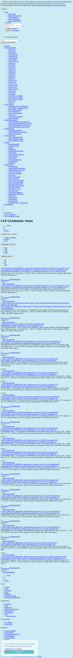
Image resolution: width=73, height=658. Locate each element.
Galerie (7, 239)
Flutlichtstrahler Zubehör (15, 151)
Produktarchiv (9, 204)
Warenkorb (8, 590)
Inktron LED (8, 624)
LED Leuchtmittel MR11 (15, 182)
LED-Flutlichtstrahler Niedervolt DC (19, 125)
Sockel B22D (12, 53)
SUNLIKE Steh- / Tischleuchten (18, 203)
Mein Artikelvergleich (14, 16)
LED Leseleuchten (14, 111)
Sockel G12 (11, 68)
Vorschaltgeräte (13, 161)
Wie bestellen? (9, 612)
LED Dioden (12, 153)
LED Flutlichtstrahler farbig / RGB (18, 127)
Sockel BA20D (13, 58)
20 (7, 256)
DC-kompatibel (13, 166)
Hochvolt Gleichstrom (15, 173)
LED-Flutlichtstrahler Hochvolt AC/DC (20, 123)
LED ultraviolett (13, 191)
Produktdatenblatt (14, 279)
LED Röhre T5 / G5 (14, 189)
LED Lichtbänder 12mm (15, 141)
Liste (6, 241)
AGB (6, 606)
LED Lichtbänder (10, 135)
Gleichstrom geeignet (14, 172)
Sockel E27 (11, 65)
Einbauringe (12, 149)
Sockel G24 (11, 73)
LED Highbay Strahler (15, 109)
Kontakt (7, 587)
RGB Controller (13, 156)
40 (5, 261)
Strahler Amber (12, 197)
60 (5, 263)
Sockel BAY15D (13, 61)
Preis (6, 251)
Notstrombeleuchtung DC (16, 194)
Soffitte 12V (12, 196)
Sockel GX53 (12, 87)
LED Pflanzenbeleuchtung (16, 185)
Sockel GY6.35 (13, 89)
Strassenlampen (13, 201)
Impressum (8, 604)
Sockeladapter (12, 158)
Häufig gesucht (9, 165)
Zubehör (7, 142)
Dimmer (10, 147)
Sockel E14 (11, 63)
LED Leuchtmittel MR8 (15, 184)
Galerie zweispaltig (9, 234)
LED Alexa (11, 175)
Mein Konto (12, 14)
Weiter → (7, 231)
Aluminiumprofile (13, 144)
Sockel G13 (11, 70)
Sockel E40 (11, 66)
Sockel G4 (11, 75)
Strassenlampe (12, 199)
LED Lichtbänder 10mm (15, 139)
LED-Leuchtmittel (10, 47)
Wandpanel (11, 163)
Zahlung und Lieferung (12, 609)
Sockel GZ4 (12, 91)
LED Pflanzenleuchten (15, 130)
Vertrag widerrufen (11, 616)
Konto (6, 592)
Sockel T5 (11, 103)
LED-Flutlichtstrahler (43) (12, 634)
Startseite (7, 46)
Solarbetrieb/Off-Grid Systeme (17, 132)
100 (6, 265)
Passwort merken (11, 28)
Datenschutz (8, 607)
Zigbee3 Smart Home (14, 134)
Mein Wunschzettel (10, 596)
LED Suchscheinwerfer (15, 116)
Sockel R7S (11, 92)
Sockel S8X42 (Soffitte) (15, 99)
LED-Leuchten (9, 104)
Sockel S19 (11, 94)
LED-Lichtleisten (13, 118)
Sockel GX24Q (13, 85)
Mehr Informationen (9, 284)
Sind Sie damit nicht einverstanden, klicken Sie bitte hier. (49, 5)
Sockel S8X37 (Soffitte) (15, 97)
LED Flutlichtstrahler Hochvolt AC (19, 122)
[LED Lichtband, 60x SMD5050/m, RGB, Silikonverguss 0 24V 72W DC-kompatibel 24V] (29, 543)
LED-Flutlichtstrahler (11, 120)
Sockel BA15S (12, 56)
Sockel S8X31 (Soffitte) (15, 96)
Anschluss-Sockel (13, 146)
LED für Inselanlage (14, 177)
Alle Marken (8, 622)
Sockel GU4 (12, 82)
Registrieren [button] (15, 30)
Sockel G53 (11, 77)
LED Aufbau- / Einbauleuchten (17, 108)
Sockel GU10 (12, 80)
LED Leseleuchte (13, 178)
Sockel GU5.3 (12, 84)
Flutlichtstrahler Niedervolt (16, 170)
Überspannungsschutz (15, 159)
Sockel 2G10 (12, 49)
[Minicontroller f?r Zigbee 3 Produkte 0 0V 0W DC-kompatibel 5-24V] (22, 324)
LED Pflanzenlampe (14, 187)
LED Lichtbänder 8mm (15, 137)
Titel (6, 248)
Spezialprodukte (9, 128)
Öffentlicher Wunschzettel (12, 597)
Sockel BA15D (13, 54)
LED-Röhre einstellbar (15, 192)
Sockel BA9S (12, 60)
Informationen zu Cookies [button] (13, 649)
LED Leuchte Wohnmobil (16, 180)
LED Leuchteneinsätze (15, 113)
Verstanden (19, 652)
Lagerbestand (9, 244)
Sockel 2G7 (11, 51)
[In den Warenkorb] (1, 284)
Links (6, 589)
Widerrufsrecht (9, 611)
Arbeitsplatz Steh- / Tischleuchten (18, 106)
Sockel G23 (11, 72)
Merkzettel (8, 594)
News (6, 614)
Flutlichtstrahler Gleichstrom (16, 168)
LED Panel (11, 115)
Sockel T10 (11, 101)
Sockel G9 (11, 78)
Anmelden (4, 9)
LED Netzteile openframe (16, 154)
